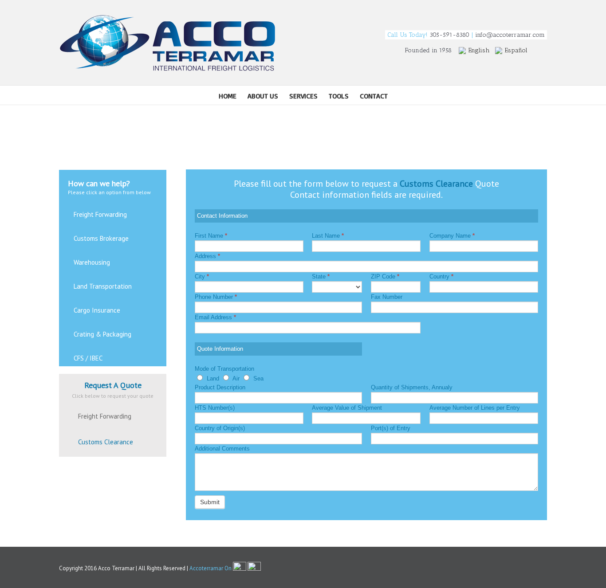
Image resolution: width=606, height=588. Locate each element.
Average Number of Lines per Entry (474, 407)
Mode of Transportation (224, 368)
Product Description (220, 387)
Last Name (328, 235)
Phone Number (216, 297)
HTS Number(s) (215, 407)
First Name (211, 235)
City (202, 276)
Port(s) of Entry (390, 428)
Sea (258, 378)
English (479, 50)
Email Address (215, 317)
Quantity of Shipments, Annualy (412, 387)
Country (441, 276)
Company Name (452, 235)
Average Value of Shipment (347, 407)
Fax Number (386, 297)
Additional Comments (222, 448)
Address (207, 256)
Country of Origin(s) (220, 428)
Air (235, 378)
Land (212, 378)
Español (516, 50)
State (321, 276)
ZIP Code (385, 276)
